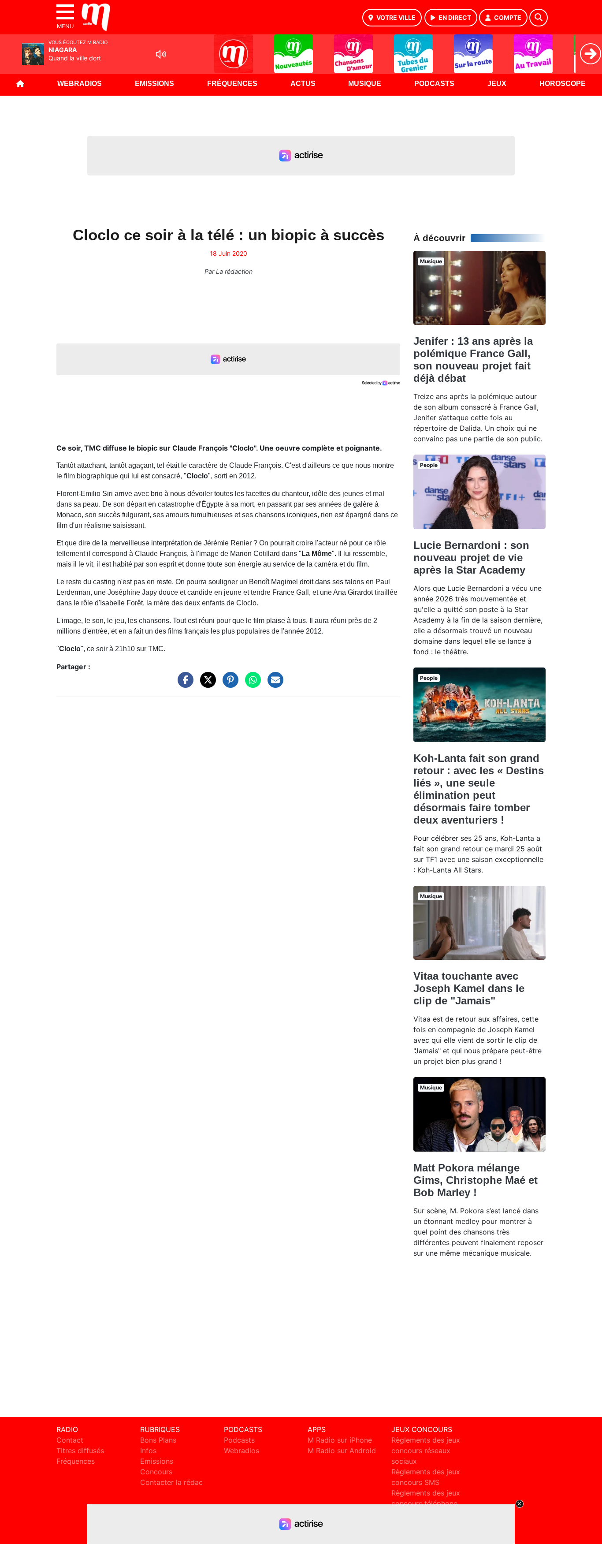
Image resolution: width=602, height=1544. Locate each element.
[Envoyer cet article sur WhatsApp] (251, 684)
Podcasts (434, 83)
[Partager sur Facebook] (183, 684)
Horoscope (562, 83)
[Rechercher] (538, 17)
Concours (156, 1471)
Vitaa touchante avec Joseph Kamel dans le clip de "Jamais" (468, 988)
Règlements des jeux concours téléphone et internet (425, 1503)
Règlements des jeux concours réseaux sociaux (425, 1451)
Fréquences (232, 83)
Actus (303, 83)
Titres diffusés (80, 1450)
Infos (148, 1450)
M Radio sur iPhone (340, 1440)
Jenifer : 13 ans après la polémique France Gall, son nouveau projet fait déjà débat (473, 359)
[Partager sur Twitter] (206, 684)
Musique (364, 83)
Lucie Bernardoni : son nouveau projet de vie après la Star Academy (471, 557)
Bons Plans (158, 1440)
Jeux (496, 83)
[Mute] (160, 54)
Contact (69, 1440)
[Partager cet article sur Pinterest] (228, 684)
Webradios (79, 83)
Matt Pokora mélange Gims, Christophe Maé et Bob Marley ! (475, 1180)
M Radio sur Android (342, 1450)
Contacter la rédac (171, 1482)
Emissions (154, 83)
